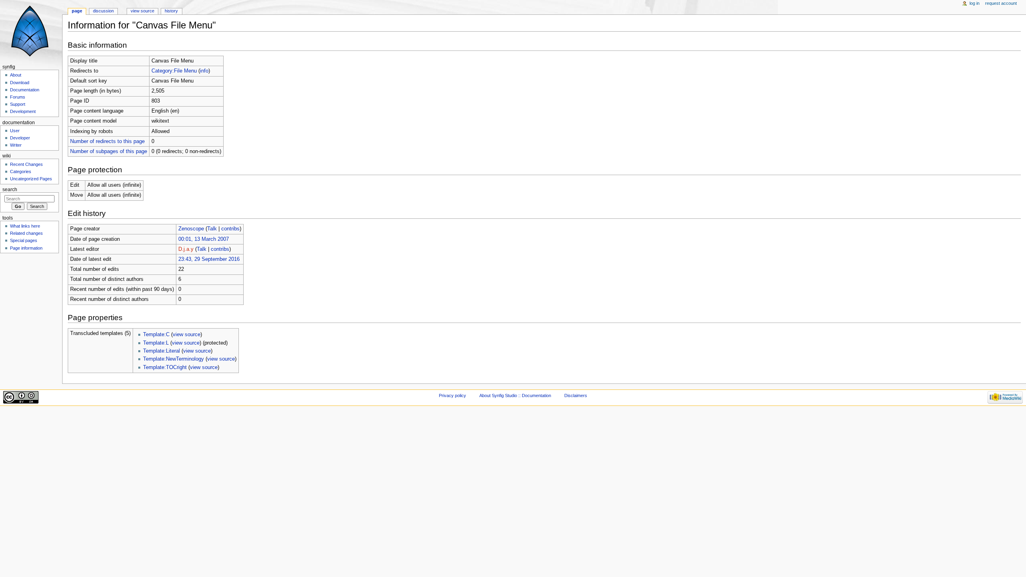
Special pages (23, 240)
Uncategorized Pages (31, 178)
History (171, 10)
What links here (25, 226)
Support (17, 104)
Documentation (24, 89)
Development (23, 111)
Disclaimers (575, 395)
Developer (20, 137)
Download (19, 82)
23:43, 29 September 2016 (209, 259)
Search (9, 189)
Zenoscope (191, 229)
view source (186, 334)
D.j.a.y (186, 249)
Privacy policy (452, 395)
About (15, 75)
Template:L (156, 343)
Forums (17, 97)
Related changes (26, 233)
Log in (974, 3)
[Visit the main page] (31, 31)
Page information (26, 248)
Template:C (156, 334)
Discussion (103, 10)
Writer (16, 145)
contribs (230, 229)
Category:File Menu (174, 71)
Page (77, 10)
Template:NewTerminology (173, 359)
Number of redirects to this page (107, 141)
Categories (20, 171)
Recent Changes (26, 164)
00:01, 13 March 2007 (203, 239)
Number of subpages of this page (108, 151)
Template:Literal (161, 351)
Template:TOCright (165, 367)
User (15, 130)
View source (142, 10)
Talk (212, 229)
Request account (1001, 3)
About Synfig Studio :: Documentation (515, 395)
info (204, 71)
